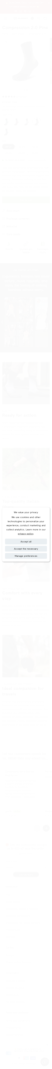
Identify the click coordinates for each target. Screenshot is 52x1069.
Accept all (26, 541)
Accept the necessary (26, 548)
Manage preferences (26, 555)
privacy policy (25, 533)
